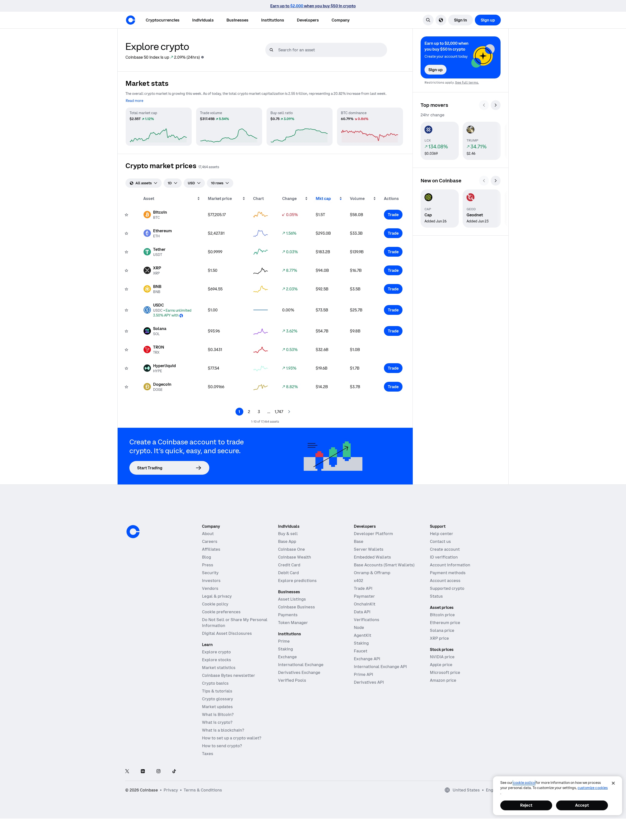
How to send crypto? (222, 745)
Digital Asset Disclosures (227, 633)
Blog (206, 557)
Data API (362, 611)
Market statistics (218, 667)
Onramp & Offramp (372, 572)
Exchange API (367, 658)
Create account (445, 549)
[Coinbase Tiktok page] (174, 771)
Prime (284, 641)
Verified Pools (292, 680)
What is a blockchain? (223, 730)
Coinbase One (291, 549)
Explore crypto (216, 651)
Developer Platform (373, 533)
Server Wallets (368, 549)
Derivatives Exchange (299, 672)
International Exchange (301, 664)
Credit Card (289, 564)
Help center (441, 533)
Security (210, 572)
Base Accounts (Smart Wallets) (384, 564)
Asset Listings (292, 599)
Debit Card (288, 572)
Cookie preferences (221, 611)
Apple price (441, 664)
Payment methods (448, 572)
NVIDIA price (442, 656)
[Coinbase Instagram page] (158, 771)
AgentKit (362, 635)
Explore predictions (297, 580)
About (208, 533)
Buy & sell (288, 533)
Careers (209, 541)
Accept (582, 805)
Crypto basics (215, 683)
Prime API (363, 674)
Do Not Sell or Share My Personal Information (235, 622)
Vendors (210, 588)
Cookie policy (215, 604)
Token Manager (293, 622)
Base (358, 541)
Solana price (442, 630)
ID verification (444, 557)
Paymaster (364, 596)
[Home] (130, 20)
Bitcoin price (442, 614)
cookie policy (524, 782)
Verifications (366, 619)
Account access (445, 580)
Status (436, 596)
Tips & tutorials (217, 691)
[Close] (613, 783)
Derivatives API (369, 682)
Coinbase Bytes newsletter (228, 675)
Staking (285, 649)
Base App (287, 541)
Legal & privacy (217, 596)
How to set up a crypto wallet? (231, 737)
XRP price (439, 638)
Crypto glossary (217, 698)
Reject (526, 805)
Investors (211, 580)
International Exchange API (380, 666)
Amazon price (443, 680)
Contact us (440, 541)
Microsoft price (445, 672)
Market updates (217, 706)
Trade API (363, 588)
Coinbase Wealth (294, 557)
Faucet (360, 650)
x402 (358, 580)
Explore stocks (216, 659)
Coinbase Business (296, 606)
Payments (288, 614)
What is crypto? (217, 722)
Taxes (207, 753)
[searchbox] (332, 50)
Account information (450, 564)
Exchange (287, 656)
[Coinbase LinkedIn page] (143, 771)
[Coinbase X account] (127, 771)
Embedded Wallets (372, 557)
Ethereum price (445, 622)
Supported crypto (447, 588)
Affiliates (211, 549)
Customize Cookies (593, 788)
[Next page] (289, 412)
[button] (203, 20)
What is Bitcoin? (218, 714)
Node (359, 627)
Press (207, 564)
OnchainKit (364, 604)
